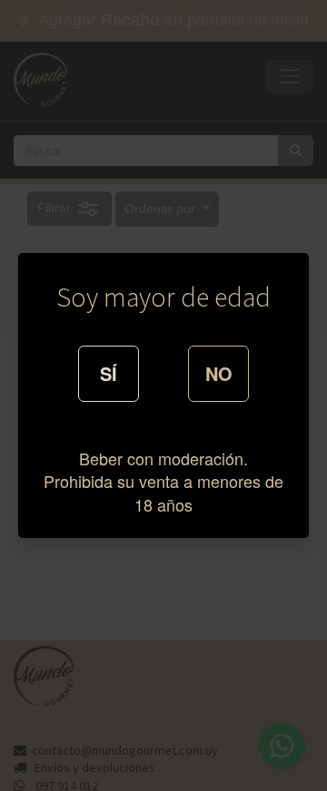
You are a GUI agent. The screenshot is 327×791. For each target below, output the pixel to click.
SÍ (108, 373)
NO (219, 373)
